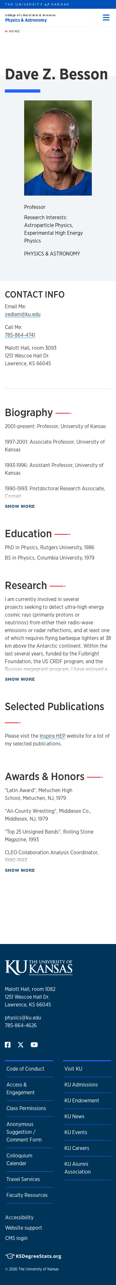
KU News (74, 1116)
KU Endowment (81, 1100)
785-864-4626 (21, 1025)
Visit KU (73, 1068)
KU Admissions (81, 1084)
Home (14, 31)
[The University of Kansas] (38, 972)
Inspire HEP (52, 736)
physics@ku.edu (23, 1017)
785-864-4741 (20, 335)
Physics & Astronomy (26, 20)
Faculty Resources (27, 1195)
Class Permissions (26, 1108)
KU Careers (76, 1148)
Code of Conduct (25, 1068)
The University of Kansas (38, 1269)
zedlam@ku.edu (23, 314)
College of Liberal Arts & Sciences (30, 15)
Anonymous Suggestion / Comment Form (24, 1132)
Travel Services (23, 1179)
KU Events (75, 1132)
